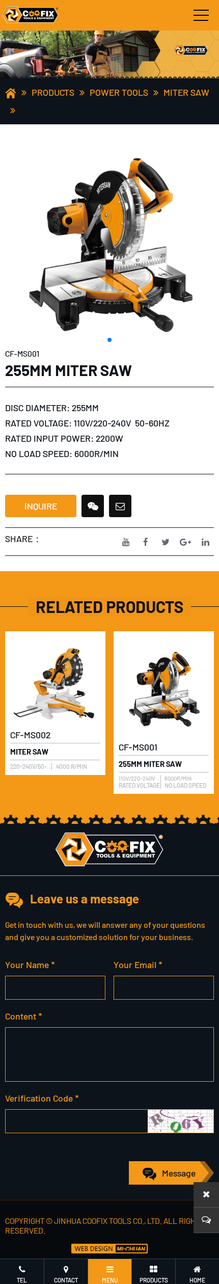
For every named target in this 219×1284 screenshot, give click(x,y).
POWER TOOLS (119, 92)
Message (179, 1173)
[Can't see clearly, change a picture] (180, 1121)
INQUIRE (40, 506)
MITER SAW (186, 92)
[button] (109, 340)
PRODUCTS (53, 92)
